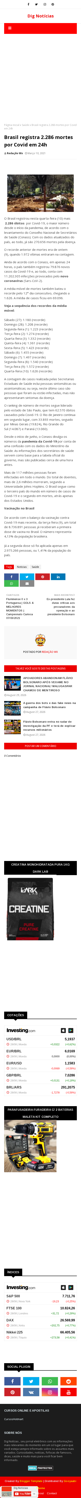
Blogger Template (31, 1481)
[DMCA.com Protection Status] (40, 1469)
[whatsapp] (50, 1381)
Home (29, 1493)
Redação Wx (15, 153)
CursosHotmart (13, 1419)
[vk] (31, 1392)
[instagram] (45, 4)
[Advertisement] (40, 74)
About (40, 1493)
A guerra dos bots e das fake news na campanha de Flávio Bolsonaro (49, 705)
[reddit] (68, 1381)
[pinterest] (52, 4)
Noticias (22, 567)
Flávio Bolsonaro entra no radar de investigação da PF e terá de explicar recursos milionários (49, 725)
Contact (52, 1493)
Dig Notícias (40, 16)
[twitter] (36, 4)
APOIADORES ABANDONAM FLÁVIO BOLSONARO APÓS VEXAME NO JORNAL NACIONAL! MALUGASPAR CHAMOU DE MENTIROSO (48, 684)
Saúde (25, 125)
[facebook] (28, 4)
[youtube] (68, 1392)
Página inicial (11, 125)
